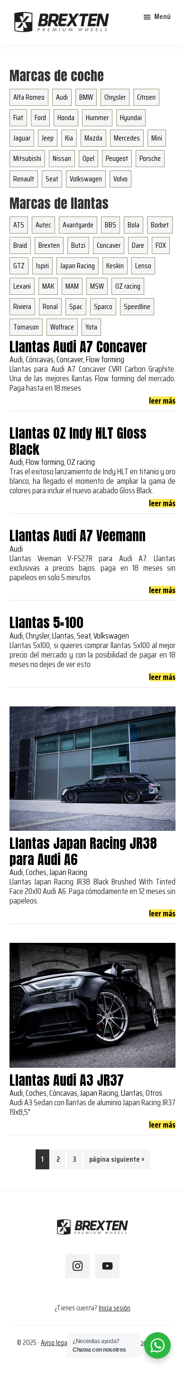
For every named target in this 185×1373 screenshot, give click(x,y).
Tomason (26, 327)
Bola (133, 225)
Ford (40, 117)
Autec (43, 225)
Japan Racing (77, 266)
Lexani (22, 286)
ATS (18, 225)
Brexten (49, 245)
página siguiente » (116, 1161)
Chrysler (115, 97)
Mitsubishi (27, 158)
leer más (162, 400)
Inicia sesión (114, 1308)
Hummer (97, 117)
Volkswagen (86, 179)
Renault (23, 179)
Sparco (103, 306)
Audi (62, 97)
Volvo (120, 179)
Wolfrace (62, 327)
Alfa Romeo (29, 97)
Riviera (22, 306)
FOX (161, 245)
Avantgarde (78, 225)
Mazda (93, 138)
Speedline (137, 306)
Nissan (62, 158)
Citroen (146, 97)
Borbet (160, 225)
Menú (162, 16)
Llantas (63, 635)
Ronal (50, 306)
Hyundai (131, 117)
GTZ (19, 266)
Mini (156, 138)
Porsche (150, 158)
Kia (69, 138)
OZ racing (127, 286)
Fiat (18, 117)
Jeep (48, 138)
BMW (86, 97)
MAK (48, 286)
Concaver (108, 245)
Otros (154, 1093)
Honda (65, 117)
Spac (76, 306)
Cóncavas (40, 359)
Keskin (115, 266)
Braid (20, 245)
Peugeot (117, 158)
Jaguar (21, 138)
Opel (88, 158)
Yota (91, 327)
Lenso (143, 266)
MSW (97, 286)
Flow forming (105, 359)
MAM (72, 286)
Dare (138, 245)
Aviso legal (55, 1342)
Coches (36, 872)
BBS (110, 225)
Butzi (78, 245)
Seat (52, 179)
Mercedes (127, 138)
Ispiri (42, 266)
